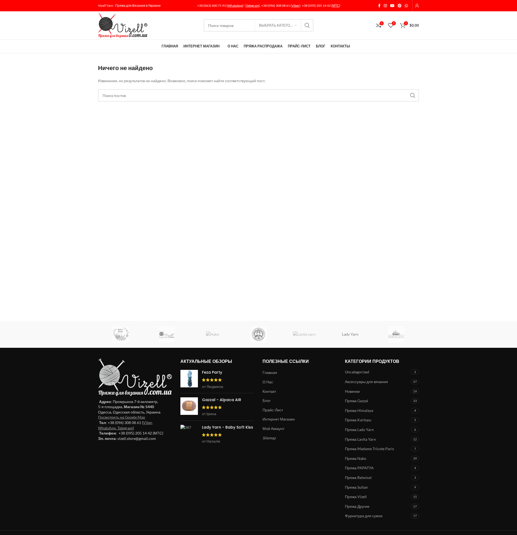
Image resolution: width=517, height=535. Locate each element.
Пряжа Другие (357, 506)
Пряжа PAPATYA (359, 467)
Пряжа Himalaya (359, 410)
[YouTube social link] (392, 5)
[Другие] (121, 334)
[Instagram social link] (385, 5)
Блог (267, 400)
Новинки (352, 391)
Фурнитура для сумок (363, 515)
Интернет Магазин (279, 419)
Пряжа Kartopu (358, 420)
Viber (295, 6)
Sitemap (269, 438)
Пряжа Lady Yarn (359, 429)
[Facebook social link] (379, 5)
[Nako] (213, 334)
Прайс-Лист (273, 410)
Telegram (252, 6)
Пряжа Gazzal (356, 400)
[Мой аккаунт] (417, 5)
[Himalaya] (396, 334)
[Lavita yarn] (304, 334)
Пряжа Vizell (356, 496)
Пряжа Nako (355, 458)
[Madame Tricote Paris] (258, 334)
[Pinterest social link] (399, 5)
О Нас (268, 382)
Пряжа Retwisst (358, 477)
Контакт (269, 391)
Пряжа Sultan (356, 487)
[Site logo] (123, 25)
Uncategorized (357, 372)
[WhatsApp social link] (406, 5)
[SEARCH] (307, 25)
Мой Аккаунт (273, 428)
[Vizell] (167, 334)
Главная (270, 372)
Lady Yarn (350, 334)
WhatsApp (235, 6)
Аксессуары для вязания (366, 381)
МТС (335, 6)
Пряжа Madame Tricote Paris (369, 448)
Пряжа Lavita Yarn (360, 439)
